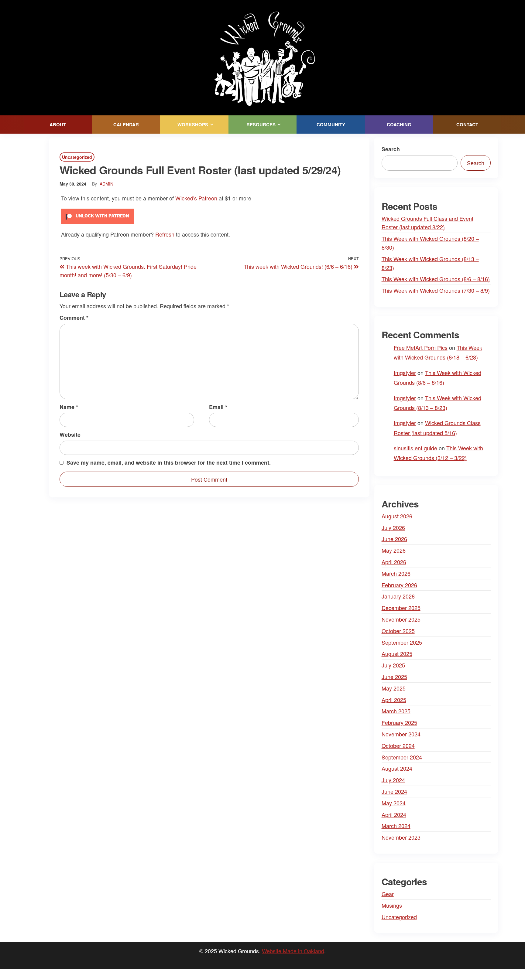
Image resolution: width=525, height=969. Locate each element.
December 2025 (401, 608)
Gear (388, 894)
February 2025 (399, 722)
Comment (74, 318)
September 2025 (402, 642)
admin (106, 184)
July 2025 (393, 665)
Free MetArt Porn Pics (421, 347)
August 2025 (397, 653)
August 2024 (397, 768)
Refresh (164, 234)
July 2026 (393, 527)
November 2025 (401, 619)
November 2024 (401, 734)
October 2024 (398, 745)
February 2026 (399, 585)
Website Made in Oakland (293, 951)
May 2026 (394, 550)
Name (69, 407)
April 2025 (394, 700)
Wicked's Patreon (196, 198)
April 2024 (394, 814)
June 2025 (394, 677)
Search (391, 149)
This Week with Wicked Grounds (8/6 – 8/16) (436, 279)
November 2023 (401, 837)
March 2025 (396, 711)
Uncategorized (77, 157)
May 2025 (394, 688)
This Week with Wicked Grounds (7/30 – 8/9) (436, 290)
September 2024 (402, 757)
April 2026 (394, 562)
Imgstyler (405, 373)
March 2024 (396, 826)
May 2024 (394, 803)
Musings (392, 905)
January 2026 (398, 596)
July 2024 (393, 780)
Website (70, 434)
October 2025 (398, 631)
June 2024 (394, 791)
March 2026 (396, 573)
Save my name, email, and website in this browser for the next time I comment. (169, 462)
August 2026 (397, 516)
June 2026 (394, 539)
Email (218, 407)
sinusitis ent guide (415, 448)
